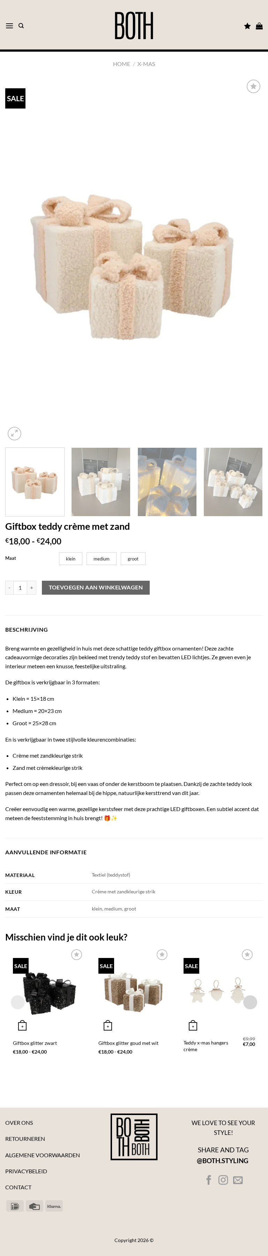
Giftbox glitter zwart (35, 1043)
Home (121, 63)
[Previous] (19, 260)
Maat (10, 558)
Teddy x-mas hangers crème (206, 1046)
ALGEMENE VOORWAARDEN (42, 1155)
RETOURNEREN (25, 1138)
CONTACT (18, 1187)
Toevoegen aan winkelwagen (96, 587)
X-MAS (146, 63)
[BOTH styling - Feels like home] (134, 26)
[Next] (249, 260)
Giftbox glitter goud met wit (128, 1043)
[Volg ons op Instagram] (223, 1180)
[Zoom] (14, 433)
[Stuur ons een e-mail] (237, 1180)
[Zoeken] (21, 25)
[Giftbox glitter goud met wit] (134, 990)
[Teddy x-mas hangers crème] (219, 990)
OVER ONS (19, 1122)
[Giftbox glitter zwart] (48, 990)
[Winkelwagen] (259, 26)
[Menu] (9, 25)
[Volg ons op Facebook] (209, 1180)
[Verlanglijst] (247, 26)
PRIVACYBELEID (26, 1171)
